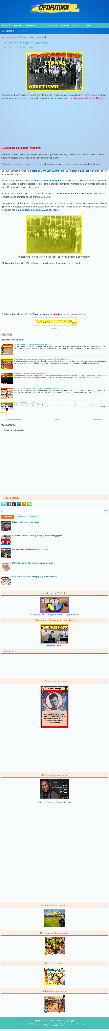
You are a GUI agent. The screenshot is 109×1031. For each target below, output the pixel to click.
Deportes (18, 25)
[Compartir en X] (8, 334)
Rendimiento (30, 25)
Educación (6, 25)
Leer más (98, 348)
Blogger (67, 802)
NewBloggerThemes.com (54, 1026)
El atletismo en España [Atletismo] (25, 42)
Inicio (4, 37)
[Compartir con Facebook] (10, 334)
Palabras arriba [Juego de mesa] (25, 522)
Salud (42, 25)
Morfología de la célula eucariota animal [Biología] (32, 563)
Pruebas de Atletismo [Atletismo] (26, 403)
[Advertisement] (54, 123)
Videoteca (88, 25)
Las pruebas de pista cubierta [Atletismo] (29, 374)
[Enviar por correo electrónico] (2, 334)
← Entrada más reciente (12, 420)
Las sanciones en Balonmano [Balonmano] (29, 549)
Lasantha (59, 1024)
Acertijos (76, 25)
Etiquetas (21, 517)
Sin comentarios (26, 47)
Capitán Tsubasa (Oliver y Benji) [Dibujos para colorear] (34, 576)
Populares (8, 517)
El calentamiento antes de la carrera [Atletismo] (32, 344)
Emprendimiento (8, 31)
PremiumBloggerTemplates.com (76, 1024)
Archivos (33, 517)
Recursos (65, 25)
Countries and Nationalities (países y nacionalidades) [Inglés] (37, 536)
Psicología (52, 25)
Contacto (22, 31)
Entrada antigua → (99, 420)
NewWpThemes (34, 1024)
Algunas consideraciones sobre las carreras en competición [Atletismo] (41, 359)
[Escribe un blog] (5, 334)
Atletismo (12, 37)
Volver (54, 328)
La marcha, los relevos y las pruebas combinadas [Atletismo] (37, 388)
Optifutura (8, 47)
